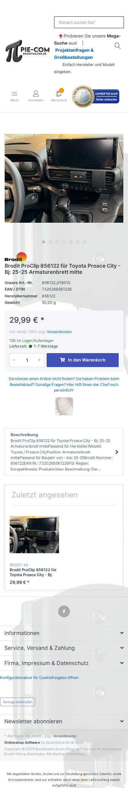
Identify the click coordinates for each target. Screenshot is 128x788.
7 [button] (84, 241)
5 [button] (70, 241)
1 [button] (43, 241)
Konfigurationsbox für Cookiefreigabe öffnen (39, 677)
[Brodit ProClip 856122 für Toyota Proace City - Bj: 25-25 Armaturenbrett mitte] (64, 178)
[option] (64, 178)
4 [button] (64, 241)
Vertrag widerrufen (17, 702)
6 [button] (77, 241)
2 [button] (50, 241)
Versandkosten (59, 332)
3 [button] (57, 241)
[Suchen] (118, 45)
